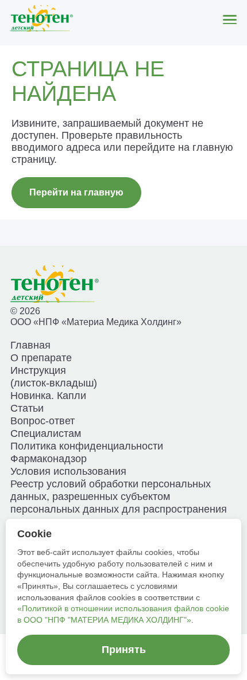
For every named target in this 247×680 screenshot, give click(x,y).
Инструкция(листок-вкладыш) (53, 376)
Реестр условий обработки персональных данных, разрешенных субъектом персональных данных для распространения (118, 496)
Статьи (27, 408)
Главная (30, 345)
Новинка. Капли (48, 395)
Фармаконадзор (48, 458)
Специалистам (45, 433)
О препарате (41, 357)
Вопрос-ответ (42, 421)
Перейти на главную (76, 192)
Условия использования (68, 471)
